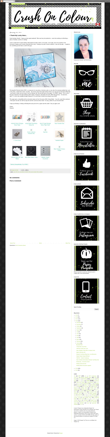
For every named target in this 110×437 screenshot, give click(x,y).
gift (79, 386)
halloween (76, 387)
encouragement (84, 383)
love (18, 171)
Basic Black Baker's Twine (31, 157)
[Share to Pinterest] (28, 170)
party (75, 394)
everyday (96, 383)
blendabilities (92, 378)
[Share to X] (25, 170)
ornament (86, 393)
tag (80, 400)
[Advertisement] (40, 229)
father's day (86, 385)
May (78, 335)
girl (91, 386)
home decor (84, 389)
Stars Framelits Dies (59, 123)
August (78, 330)
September (79, 328)
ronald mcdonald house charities (80, 396)
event (92, 383)
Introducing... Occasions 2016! (83, 361)
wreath (81, 404)
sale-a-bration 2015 (91, 396)
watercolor (94, 403)
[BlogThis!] (23, 170)
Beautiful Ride (79, 344)
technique (86, 400)
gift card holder (86, 386)
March (78, 339)
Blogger (61, 433)
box (83, 380)
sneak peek (81, 398)
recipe (88, 394)
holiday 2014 (84, 387)
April (78, 337)
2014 (76, 370)
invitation (97, 389)
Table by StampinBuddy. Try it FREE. (19, 164)
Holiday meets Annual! (81, 363)
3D (74, 376)
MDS (85, 376)
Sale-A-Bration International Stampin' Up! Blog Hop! (87, 359)
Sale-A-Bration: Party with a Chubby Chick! (85, 350)
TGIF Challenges (92, 376)
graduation (95, 386)
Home (40, 243)
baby (95, 377)
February (79, 341)
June (78, 333)
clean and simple (80, 382)
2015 (76, 368)
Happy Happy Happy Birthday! (83, 356)
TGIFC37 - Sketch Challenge (82, 358)
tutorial (75, 403)
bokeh (80, 380)
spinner (88, 398)
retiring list (93, 394)
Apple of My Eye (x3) (80, 352)
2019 (76, 315)
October (78, 326)
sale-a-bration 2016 (35, 171)
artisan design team (86, 377)
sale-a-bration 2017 (86, 397)
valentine (41, 171)
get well (75, 386)
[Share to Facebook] (26, 170)
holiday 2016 (77, 389)
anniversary (76, 377)
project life (80, 394)
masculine (22, 171)
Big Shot (45, 132)
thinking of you (84, 401)
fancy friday (79, 385)
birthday (85, 379)
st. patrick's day (94, 398)
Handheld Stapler (59, 140)
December (79, 322)
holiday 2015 (93, 387)
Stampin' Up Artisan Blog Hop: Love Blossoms (86, 354)
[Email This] (21, 170)
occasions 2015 (82, 392)
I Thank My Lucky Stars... (81, 346)
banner (79, 378)
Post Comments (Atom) (21, 245)
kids (76, 390)
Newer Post (12, 243)
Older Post (68, 243)
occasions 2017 (77, 393)
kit (79, 390)
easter (79, 383)
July (78, 331)
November (79, 324)
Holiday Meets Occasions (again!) (83, 365)
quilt (85, 394)
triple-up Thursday (93, 401)
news (75, 392)
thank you (93, 400)
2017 (76, 318)
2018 (76, 317)
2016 (76, 320)
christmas (96, 380)
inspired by (92, 389)
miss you (96, 390)
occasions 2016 (27, 171)
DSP (16, 171)
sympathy (76, 400)
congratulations (90, 382)
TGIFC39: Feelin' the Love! (82, 348)
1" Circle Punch (17, 140)
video (88, 403)
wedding (76, 404)
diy (75, 383)
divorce (97, 382)
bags (75, 379)
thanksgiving (76, 401)
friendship (93, 385)
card (14, 171)
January (78, 343)
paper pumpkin (93, 393)
